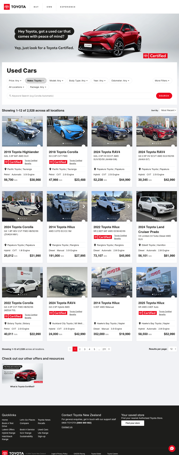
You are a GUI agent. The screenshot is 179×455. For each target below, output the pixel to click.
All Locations (17, 87)
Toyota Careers (112, 454)
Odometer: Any (120, 80)
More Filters (162, 80)
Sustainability (26, 436)
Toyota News (44, 420)
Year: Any (100, 80)
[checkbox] (39, 146)
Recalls (41, 423)
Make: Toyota (35, 80)
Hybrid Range (8, 433)
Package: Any (38, 87)
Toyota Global (96, 454)
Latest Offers (8, 429)
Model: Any (57, 80)
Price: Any (15, 80)
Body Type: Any (78, 80)
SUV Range (25, 433)
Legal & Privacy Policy (59, 454)
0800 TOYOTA (76, 423)
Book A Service (27, 429)
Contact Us (67, 427)
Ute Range (43, 433)
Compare (24, 423)
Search (164, 95)
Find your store (133, 423)
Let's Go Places (27, 420)
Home (5, 420)
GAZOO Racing (79, 454)
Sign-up (41, 436)
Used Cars (43, 429)
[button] (172, 448)
